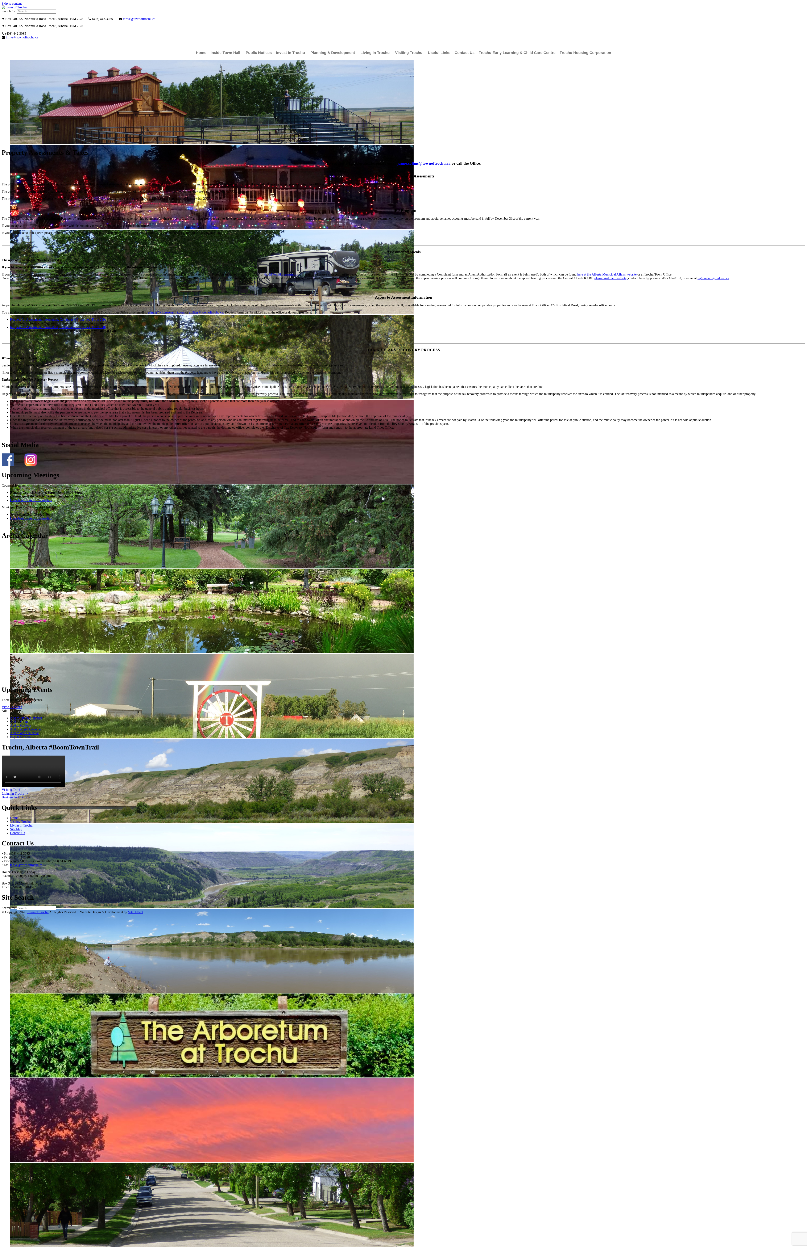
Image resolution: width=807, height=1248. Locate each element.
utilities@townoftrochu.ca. (206, 312)
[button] (5, 711)
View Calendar (12, 707)
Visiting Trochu (408, 53)
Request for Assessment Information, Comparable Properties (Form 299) (58, 319)
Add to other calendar (24, 733)
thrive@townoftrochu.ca (139, 19)
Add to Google (20, 721)
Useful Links (439, 53)
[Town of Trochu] (14, 7)
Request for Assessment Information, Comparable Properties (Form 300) (58, 327)
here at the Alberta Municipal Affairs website (607, 274)
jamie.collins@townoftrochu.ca (424, 163)
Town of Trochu (38, 912)
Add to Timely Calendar (26, 718)
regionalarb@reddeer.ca (713, 278)
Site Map (16, 829)
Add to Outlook (20, 725)
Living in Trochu (375, 53)
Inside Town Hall (225, 53)
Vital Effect (135, 912)
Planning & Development (332, 53)
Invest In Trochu (290, 53)
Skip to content (12, 3)
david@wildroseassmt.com (282, 274)
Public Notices (259, 53)
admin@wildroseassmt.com (166, 312)
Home (201, 53)
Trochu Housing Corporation (585, 53)
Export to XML (20, 737)
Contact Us (465, 53)
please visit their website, (611, 278)
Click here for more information (31, 500)
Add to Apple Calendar (25, 729)
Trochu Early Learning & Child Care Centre (517, 53)
